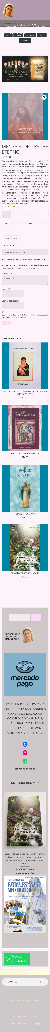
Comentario (7, 273)
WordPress (35, 1024)
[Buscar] (36, 617)
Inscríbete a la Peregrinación (25, 1016)
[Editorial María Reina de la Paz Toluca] (9, 10)
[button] (44, 97)
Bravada (25, 1024)
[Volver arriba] (39, 1021)
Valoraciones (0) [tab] (11, 238)
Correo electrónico (10, 301)
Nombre (6, 289)
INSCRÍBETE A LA (25, 869)
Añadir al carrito (32, 214)
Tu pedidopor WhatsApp (19, 958)
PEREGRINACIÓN (25, 873)
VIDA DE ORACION (19, 223)
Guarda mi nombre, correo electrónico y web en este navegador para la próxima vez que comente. (25, 316)
